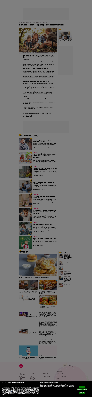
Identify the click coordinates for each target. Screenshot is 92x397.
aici (11, 391)
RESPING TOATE (82, 392)
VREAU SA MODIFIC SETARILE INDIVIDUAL (82, 389)
